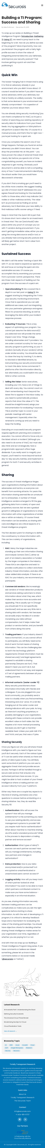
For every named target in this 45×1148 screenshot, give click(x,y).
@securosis (7, 959)
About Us (22, 1094)
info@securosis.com (22, 1111)
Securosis (16, 1051)
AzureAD (24, 1045)
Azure (17, 1045)
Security (7, 1051)
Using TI (7, 39)
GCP (6, 1048)
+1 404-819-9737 (22, 1114)
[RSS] (25, 1119)
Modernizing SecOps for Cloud (15, 1022)
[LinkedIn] (20, 1119)
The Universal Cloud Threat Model (16, 1018)
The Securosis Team (22, 1101)
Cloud (32, 1045)
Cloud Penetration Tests (12, 1026)
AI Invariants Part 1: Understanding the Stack (19, 1010)
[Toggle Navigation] (42, 5)
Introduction (27, 36)
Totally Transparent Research (22, 1097)
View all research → (10, 1031)
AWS (11, 1045)
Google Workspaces (17, 1048)
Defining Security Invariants (14, 1014)
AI (5, 1045)
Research (29, 1048)
